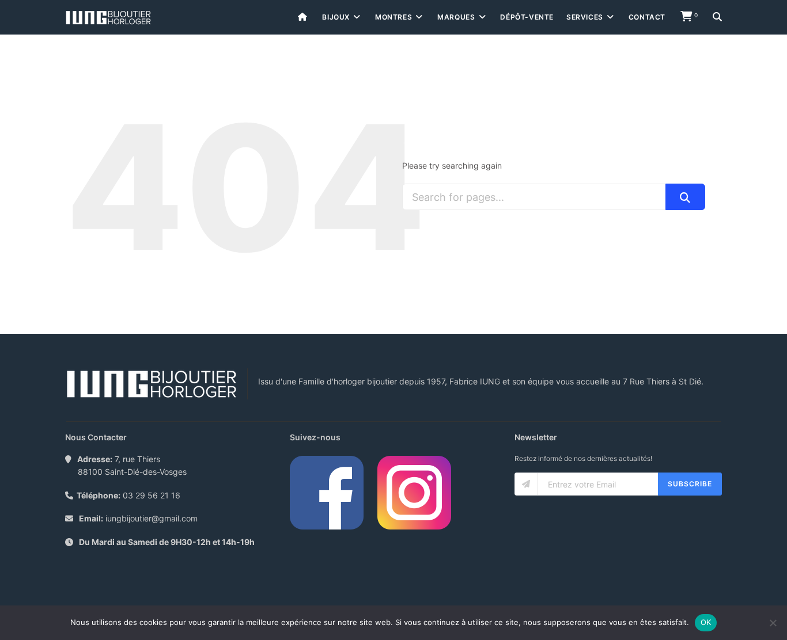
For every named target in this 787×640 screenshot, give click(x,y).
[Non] (772, 622)
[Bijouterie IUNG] (108, 17)
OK (706, 622)
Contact (647, 17)
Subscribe (690, 483)
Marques (456, 17)
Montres (393, 17)
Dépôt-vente (527, 17)
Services (584, 17)
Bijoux (336, 17)
